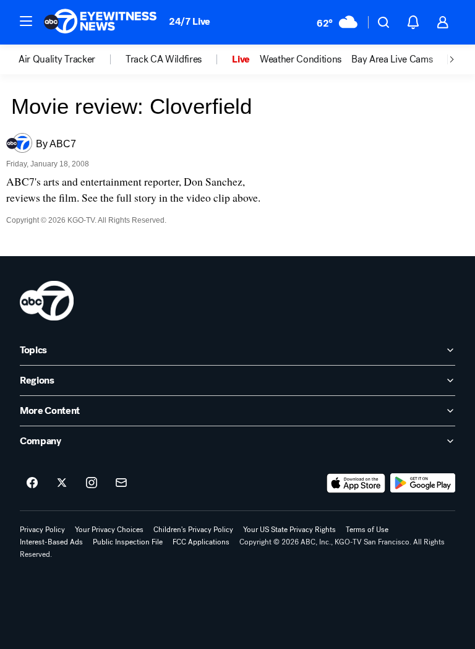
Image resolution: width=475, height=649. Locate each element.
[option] (72, 59)
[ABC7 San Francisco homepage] (100, 22)
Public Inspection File (128, 542)
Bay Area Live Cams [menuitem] (391, 59)
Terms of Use (367, 529)
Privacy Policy (42, 529)
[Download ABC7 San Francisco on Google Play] (422, 483)
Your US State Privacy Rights (289, 529)
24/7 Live (189, 21)
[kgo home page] (47, 300)
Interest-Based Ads (51, 542)
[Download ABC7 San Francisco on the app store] (356, 483)
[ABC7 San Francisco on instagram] (91, 483)
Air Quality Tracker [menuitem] (57, 59)
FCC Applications (201, 542)
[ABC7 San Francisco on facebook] (32, 483)
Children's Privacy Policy (193, 529)
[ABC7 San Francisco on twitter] (61, 483)
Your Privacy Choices (109, 529)
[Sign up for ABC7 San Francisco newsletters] (121, 483)
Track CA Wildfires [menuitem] (164, 59)
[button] (26, 21)
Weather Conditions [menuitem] (300, 59)
